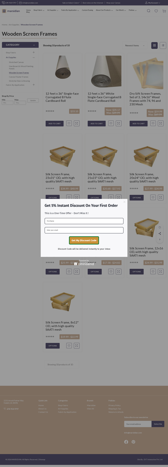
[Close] (124, 202)
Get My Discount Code (84, 240)
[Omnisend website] (84, 262)
